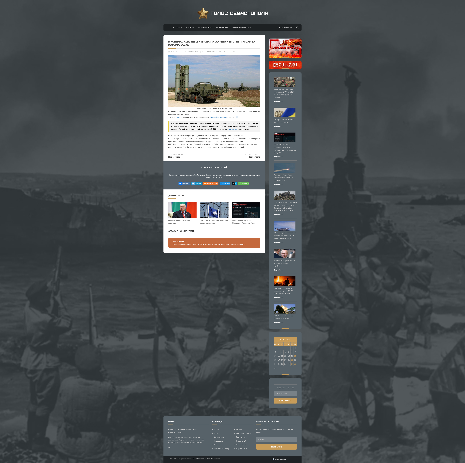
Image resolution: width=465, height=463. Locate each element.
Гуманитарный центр (241, 28)
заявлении (233, 129)
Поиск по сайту (241, 441)
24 (275, 364)
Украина (217, 445)
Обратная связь (242, 449)
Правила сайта (241, 437)
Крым (216, 433)
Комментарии (241, 445)
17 (275, 360)
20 (285, 360)
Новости (190, 28)
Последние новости (243, 433)
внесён (179, 117)
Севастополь (219, 437)
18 (279, 360)
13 (285, 356)
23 (295, 360)
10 (275, 356)
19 (282, 360)
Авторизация (286, 28)
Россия (216, 429)
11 (279, 356)
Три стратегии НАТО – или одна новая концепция (214, 221)
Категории (221, 28)
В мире (196, 52)
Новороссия (218, 441)
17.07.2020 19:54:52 (175, 52)
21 (289, 360)
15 (292, 356)
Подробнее (278, 101)
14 (289, 356)
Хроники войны (205, 28)
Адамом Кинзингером (218, 117)
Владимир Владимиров (212, 52)
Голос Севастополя (199, 459)
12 (282, 356)
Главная (178, 28)
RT (237, 117)
